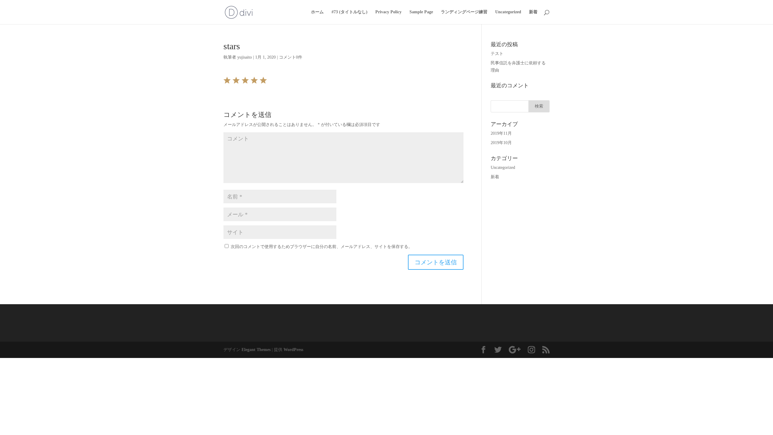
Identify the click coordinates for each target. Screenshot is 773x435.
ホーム (317, 12)
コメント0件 (290, 57)
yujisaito (244, 57)
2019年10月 (501, 142)
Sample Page (421, 12)
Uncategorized (508, 12)
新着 (533, 12)
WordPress (293, 349)
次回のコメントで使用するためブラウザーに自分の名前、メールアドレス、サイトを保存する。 (321, 246)
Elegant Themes (256, 349)
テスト (497, 53)
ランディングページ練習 (464, 12)
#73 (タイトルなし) (349, 12)
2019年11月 (501, 133)
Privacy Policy (388, 12)
